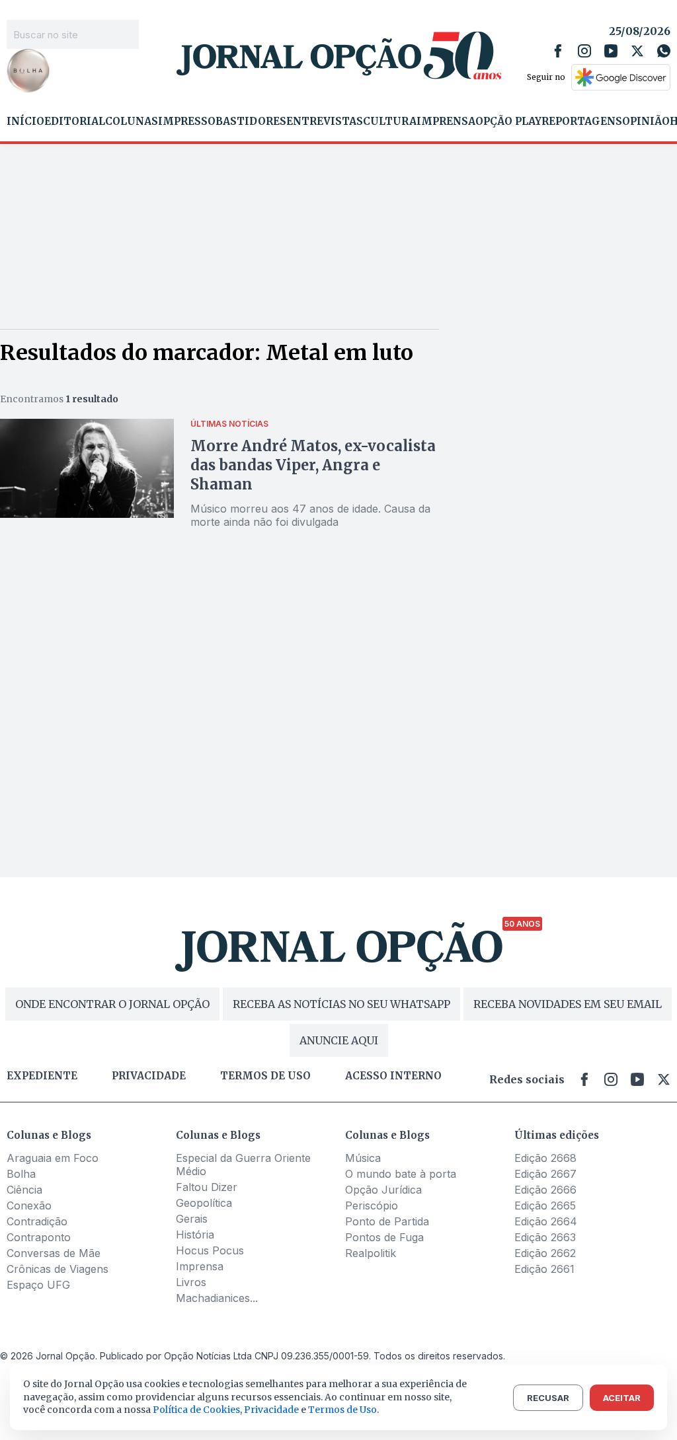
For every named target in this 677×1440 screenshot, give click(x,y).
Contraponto (39, 1237)
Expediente (42, 1076)
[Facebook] (558, 50)
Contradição (37, 1221)
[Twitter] (637, 50)
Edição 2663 (545, 1237)
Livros (191, 1282)
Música (363, 1158)
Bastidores (251, 121)
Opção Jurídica (383, 1189)
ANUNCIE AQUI (338, 1040)
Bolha (21, 1173)
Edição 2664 (545, 1221)
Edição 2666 (545, 1189)
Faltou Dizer (206, 1187)
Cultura (390, 121)
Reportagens (581, 121)
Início (25, 121)
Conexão (29, 1205)
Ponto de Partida (387, 1221)
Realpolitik (370, 1253)
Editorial (74, 121)
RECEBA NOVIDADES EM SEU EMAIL (567, 1004)
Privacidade (149, 1076)
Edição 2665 (545, 1205)
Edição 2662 (545, 1253)
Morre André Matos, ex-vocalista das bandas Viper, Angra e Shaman (313, 465)
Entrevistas (324, 121)
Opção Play (508, 121)
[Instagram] (584, 50)
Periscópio (371, 1205)
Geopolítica (204, 1202)
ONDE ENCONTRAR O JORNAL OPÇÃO (112, 1004)
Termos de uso (265, 1076)
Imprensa (446, 121)
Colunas (131, 121)
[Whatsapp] (663, 50)
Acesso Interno (393, 1076)
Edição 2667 (545, 1173)
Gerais (192, 1218)
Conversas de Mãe (53, 1253)
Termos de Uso (342, 1410)
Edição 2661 (544, 1269)
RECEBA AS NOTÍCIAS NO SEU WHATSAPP (341, 1004)
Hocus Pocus (210, 1250)
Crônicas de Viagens (57, 1269)
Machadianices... (217, 1298)
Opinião (646, 121)
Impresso (187, 121)
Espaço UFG (38, 1284)
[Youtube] (610, 50)
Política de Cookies (196, 1410)
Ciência (24, 1189)
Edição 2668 (545, 1158)
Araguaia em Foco (53, 1158)
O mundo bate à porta (400, 1173)
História (195, 1234)
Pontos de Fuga (384, 1237)
